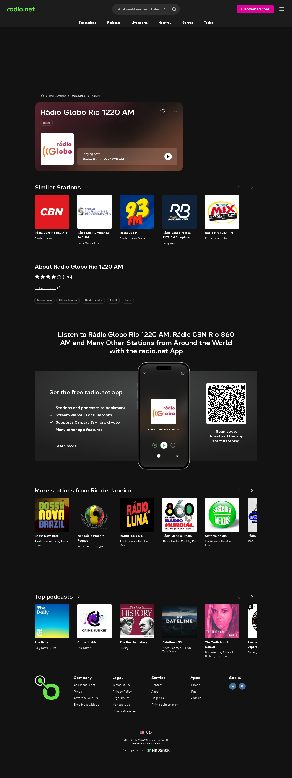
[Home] (42, 96)
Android (195, 698)
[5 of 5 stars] (59, 277)
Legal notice (121, 698)
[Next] (251, 185)
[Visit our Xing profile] (242, 686)
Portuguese (44, 300)
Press (78, 691)
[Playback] (168, 156)
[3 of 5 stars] (48, 277)
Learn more (66, 446)
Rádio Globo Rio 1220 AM (103, 159)
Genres (187, 22)
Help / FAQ (159, 698)
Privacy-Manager (124, 711)
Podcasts (113, 22)
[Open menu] (282, 9)
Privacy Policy (122, 691)
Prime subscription (164, 704)
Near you (165, 22)
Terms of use (121, 685)
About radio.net (84, 685)
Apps (155, 691)
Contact (156, 685)
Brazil (113, 300)
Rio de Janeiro (68, 300)
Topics (208, 22)
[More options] (174, 111)
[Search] (174, 9)
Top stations (87, 22)
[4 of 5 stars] (53, 277)
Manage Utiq (121, 704)
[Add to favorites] (163, 111)
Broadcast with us (86, 704)
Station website (45, 288)
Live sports (139, 22)
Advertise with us (86, 698)
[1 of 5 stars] (37, 277)
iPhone (195, 685)
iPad (193, 691)
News (46, 123)
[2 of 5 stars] (42, 277)
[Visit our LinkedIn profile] (233, 686)
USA (148, 732)
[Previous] (238, 185)
